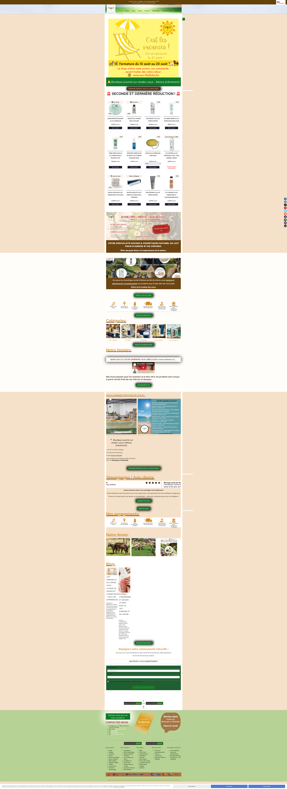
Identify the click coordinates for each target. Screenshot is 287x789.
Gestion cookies (157, 780)
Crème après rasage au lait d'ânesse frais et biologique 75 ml (115, 155)
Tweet (143, 703)
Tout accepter (266, 786)
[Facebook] (285, 199)
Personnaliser (191, 786)
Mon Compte (165, 780)
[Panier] (285, 220)
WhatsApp (114, 732)
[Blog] (285, 223)
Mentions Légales (112, 780)
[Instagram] (285, 202)
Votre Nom (109, 674)
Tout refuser (229, 786)
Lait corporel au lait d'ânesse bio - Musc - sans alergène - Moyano (171, 155)
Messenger (114, 731)
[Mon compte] (285, 217)
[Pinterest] (285, 208)
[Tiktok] (285, 205)
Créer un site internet (174, 780)
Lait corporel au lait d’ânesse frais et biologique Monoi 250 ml (171, 195)
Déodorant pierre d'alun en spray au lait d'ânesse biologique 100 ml (134, 155)
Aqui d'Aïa (127, 762)
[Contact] (285, 226)
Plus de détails (117, 115)
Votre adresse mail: (111, 667)
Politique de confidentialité (146, 780)
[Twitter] (285, 211)
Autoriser (138, 703)
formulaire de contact (118, 734)
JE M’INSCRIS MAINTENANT (143, 687)
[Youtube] (285, 214)
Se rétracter (136, 780)
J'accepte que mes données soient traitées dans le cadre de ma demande (125, 681)
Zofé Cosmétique (129, 752)
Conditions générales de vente (124, 780)
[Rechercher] (183, 19)
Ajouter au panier (115, 127)
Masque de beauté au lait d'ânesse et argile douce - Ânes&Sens (134, 195)
